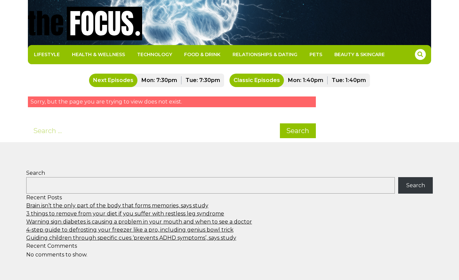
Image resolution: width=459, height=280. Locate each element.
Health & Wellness (98, 54)
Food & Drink (202, 54)
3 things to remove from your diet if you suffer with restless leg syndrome (125, 213)
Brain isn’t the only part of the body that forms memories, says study (117, 205)
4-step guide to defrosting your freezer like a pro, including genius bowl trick (130, 230)
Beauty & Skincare (359, 54)
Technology (154, 54)
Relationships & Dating (265, 54)
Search (297, 131)
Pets (315, 54)
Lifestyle (47, 54)
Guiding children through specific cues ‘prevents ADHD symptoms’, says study (131, 238)
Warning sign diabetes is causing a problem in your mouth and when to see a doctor (139, 221)
